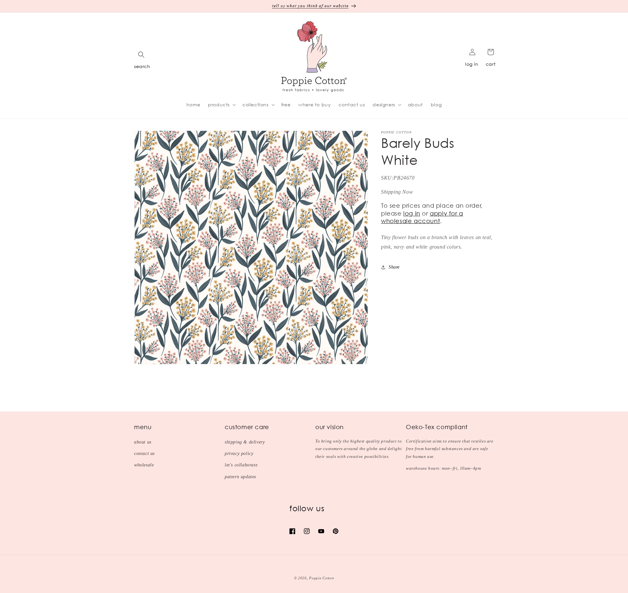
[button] (141, 54)
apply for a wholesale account (422, 217)
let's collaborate (241, 464)
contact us (144, 453)
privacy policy (239, 453)
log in (472, 64)
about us (142, 442)
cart (491, 64)
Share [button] (394, 267)
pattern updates (240, 476)
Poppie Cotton (321, 578)
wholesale (144, 464)
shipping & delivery (245, 442)
